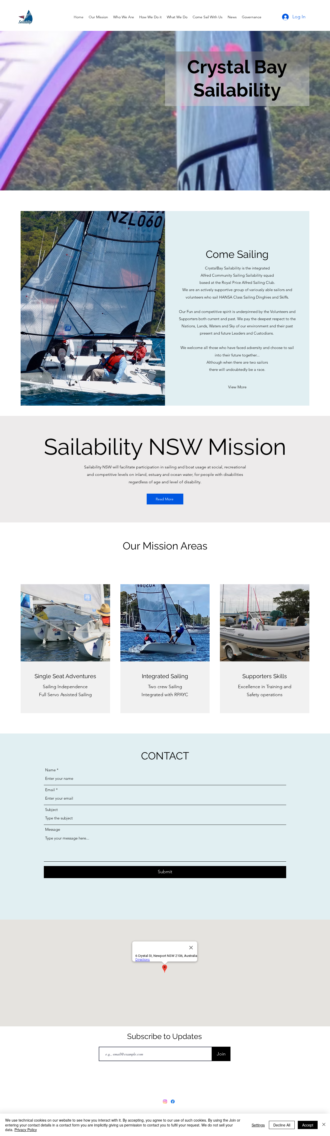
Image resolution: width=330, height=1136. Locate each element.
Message (52, 829)
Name (50, 770)
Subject (51, 809)
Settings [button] (258, 1125)
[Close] (324, 1125)
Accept (307, 1125)
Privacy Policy (25, 1129)
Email (50, 790)
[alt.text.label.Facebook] (172, 1101)
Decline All (281, 1125)
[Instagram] (165, 1101)
